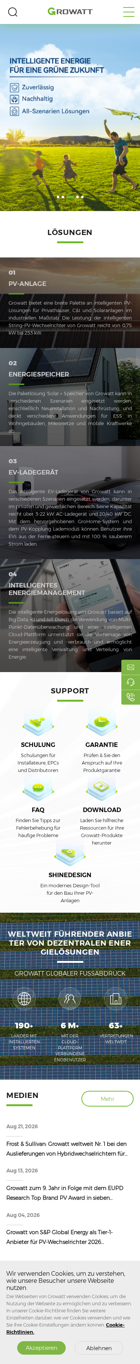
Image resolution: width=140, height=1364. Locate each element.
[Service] (130, 682)
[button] (58, 197)
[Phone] (130, 697)
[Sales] (130, 667)
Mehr (107, 1099)
